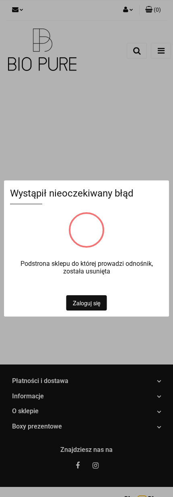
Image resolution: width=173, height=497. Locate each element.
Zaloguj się (87, 303)
